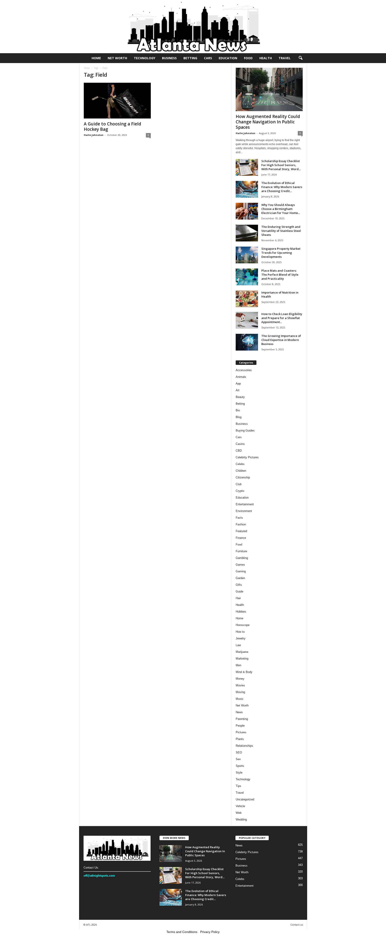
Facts (239, 517)
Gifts (239, 584)
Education (228, 58)
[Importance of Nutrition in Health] (247, 298)
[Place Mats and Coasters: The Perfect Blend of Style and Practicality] (247, 277)
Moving (240, 692)
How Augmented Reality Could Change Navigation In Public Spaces (268, 122)
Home (96, 58)
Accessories (244, 370)
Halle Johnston (93, 135)
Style (239, 772)
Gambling (242, 558)
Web (238, 812)
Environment (244, 511)
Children (241, 470)
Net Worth (117, 58)
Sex (238, 759)
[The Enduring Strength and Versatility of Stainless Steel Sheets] (247, 233)
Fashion (241, 524)
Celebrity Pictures (247, 457)
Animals (241, 377)
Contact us (296, 924)
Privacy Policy (210, 932)
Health (265, 58)
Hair (238, 598)
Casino (240, 444)
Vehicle (240, 806)
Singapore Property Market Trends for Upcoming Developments (280, 253)
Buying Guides (245, 430)
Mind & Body (244, 672)
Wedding (241, 819)
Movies (240, 685)
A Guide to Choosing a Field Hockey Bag (112, 126)
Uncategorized (245, 799)
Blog (238, 417)
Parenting (242, 719)
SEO (239, 752)
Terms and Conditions (181, 932)
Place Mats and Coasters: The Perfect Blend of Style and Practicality (279, 275)
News (239, 712)
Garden (240, 578)
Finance (241, 537)
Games (240, 564)
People (240, 725)
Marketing (242, 658)
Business (169, 58)
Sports (240, 766)
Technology (144, 58)
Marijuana (242, 651)
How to (240, 631)
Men (238, 665)
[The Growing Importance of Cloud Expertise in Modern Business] (247, 342)
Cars (208, 58)
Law (238, 645)
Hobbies (241, 611)
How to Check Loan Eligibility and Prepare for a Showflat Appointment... (281, 318)
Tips (238, 786)
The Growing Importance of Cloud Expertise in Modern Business (281, 340)
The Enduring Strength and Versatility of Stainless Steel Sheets (281, 231)
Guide (239, 591)
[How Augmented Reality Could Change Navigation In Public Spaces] (269, 89)
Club (238, 484)
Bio (238, 410)
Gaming (241, 571)
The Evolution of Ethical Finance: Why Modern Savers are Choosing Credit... (281, 187)
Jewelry (240, 638)
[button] (300, 58)
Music (239, 698)
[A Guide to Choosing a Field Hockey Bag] (117, 100)
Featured (241, 531)
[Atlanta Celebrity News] (193, 26)
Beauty (240, 397)
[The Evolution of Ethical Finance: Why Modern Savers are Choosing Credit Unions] (247, 189)
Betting (190, 58)
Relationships (244, 745)
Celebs (240, 464)
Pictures (241, 732)
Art (237, 390)
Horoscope (243, 625)
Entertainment (245, 504)
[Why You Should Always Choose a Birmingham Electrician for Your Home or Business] (247, 211)
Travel (285, 58)
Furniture (241, 551)
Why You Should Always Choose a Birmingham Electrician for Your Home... (280, 209)
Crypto (240, 491)
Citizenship (243, 477)
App (238, 383)
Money (240, 678)
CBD (239, 450)
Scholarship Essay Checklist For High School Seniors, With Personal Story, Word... (281, 165)
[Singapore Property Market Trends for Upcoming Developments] (247, 255)
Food (248, 58)
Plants (240, 739)
